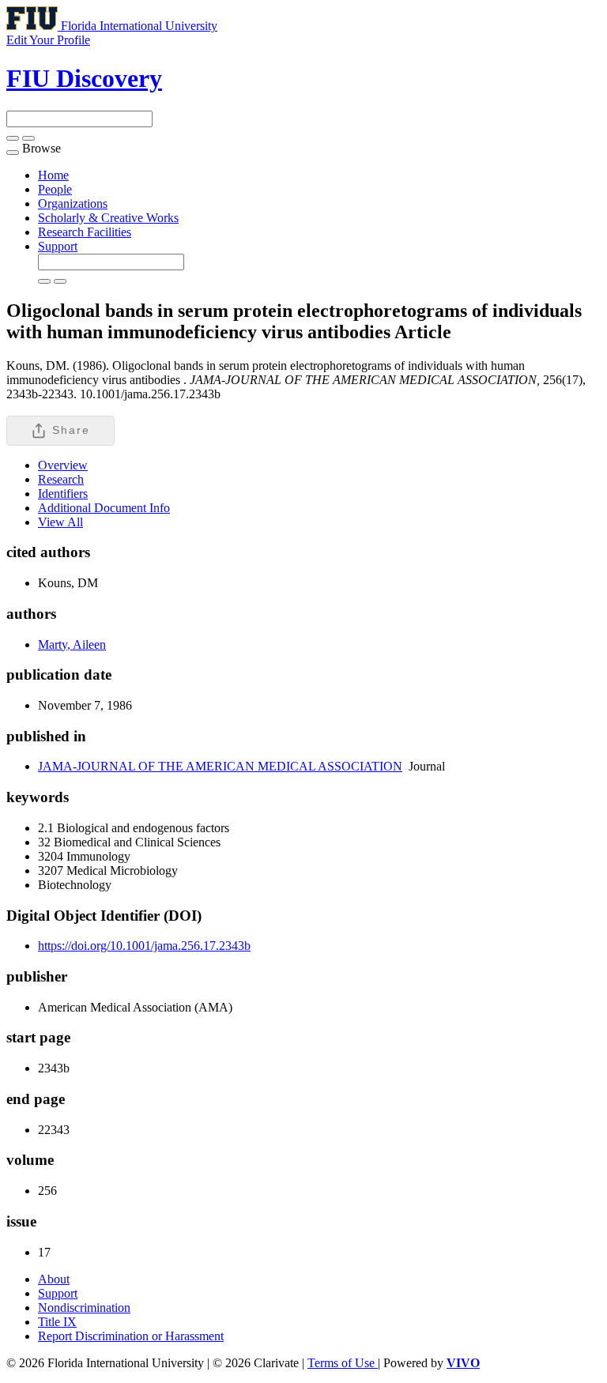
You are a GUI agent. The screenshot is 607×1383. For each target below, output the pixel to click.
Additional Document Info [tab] (104, 507)
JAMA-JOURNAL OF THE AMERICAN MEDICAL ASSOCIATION (220, 766)
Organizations (72, 203)
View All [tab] (60, 522)
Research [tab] (61, 479)
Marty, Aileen (72, 644)
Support (57, 246)
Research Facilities (84, 232)
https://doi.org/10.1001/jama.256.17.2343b (144, 945)
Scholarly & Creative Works (108, 217)
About (54, 1279)
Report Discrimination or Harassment (131, 1336)
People (55, 189)
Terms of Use (342, 1363)
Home (53, 175)
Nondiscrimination (84, 1307)
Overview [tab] (63, 465)
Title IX (57, 1321)
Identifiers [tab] (63, 493)
